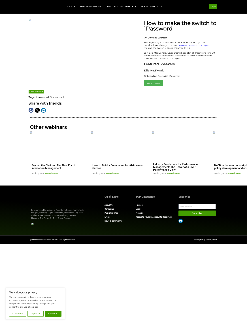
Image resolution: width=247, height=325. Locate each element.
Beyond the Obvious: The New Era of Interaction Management (53, 167)
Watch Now (153, 83)
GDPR (208, 240)
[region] (35, 304)
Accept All (53, 313)
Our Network (148, 6)
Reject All (35, 313)
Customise (17, 313)
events (71, 6)
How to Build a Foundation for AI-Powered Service (117, 167)
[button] (31, 110)
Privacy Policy (199, 240)
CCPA (214, 240)
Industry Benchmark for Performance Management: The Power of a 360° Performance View (175, 167)
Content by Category (118, 6)
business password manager (193, 45)
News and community (91, 6)
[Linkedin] (180, 221)
